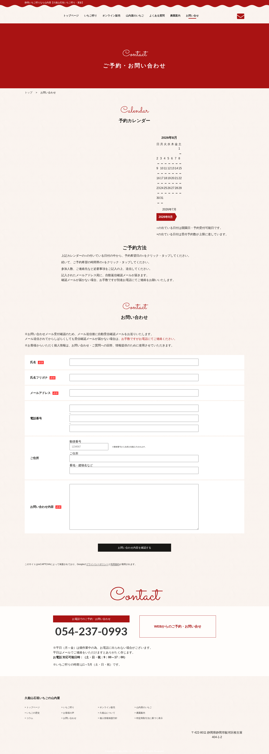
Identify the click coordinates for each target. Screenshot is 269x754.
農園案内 (175, 15)
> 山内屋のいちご (143, 707)
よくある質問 (157, 15)
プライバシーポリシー (97, 564)
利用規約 (115, 564)
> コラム (29, 718)
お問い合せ (192, 15)
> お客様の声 (67, 713)
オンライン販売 (111, 15)
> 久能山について (106, 713)
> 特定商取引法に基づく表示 (148, 718)
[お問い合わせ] (240, 18)
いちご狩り (90, 15)
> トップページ (32, 707)
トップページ (71, 15)
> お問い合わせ (68, 718)
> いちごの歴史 (32, 713)
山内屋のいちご (135, 15)
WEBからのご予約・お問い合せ (177, 626)
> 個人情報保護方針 (107, 718)
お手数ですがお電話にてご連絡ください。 (149, 338)
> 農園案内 (139, 713)
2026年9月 (166, 216)
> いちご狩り (67, 707)
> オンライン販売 (106, 707)
